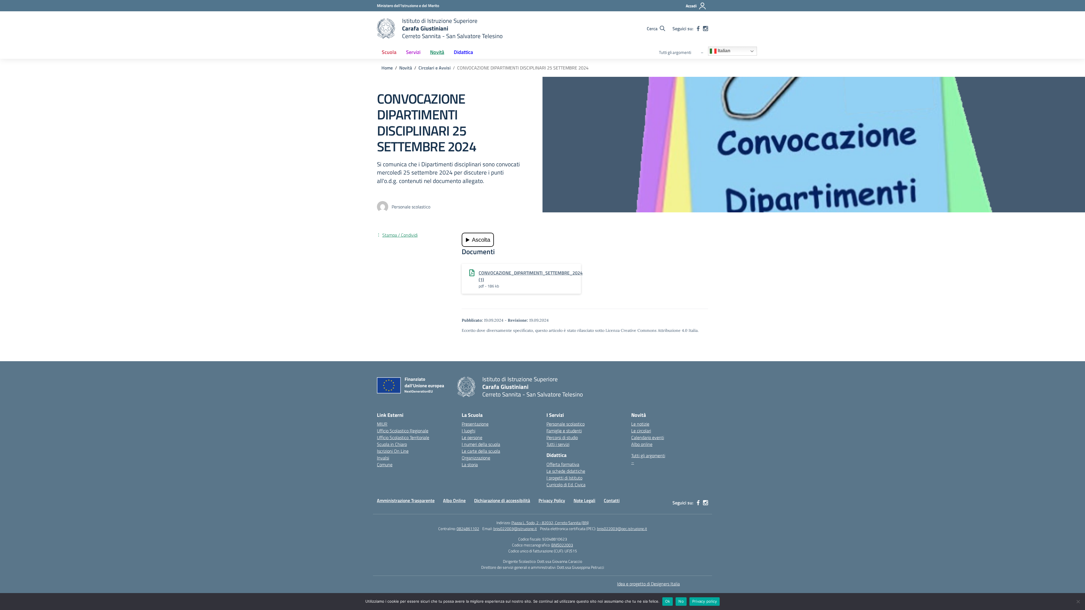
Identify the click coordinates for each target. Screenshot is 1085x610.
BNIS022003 (562, 545)
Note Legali (584, 500)
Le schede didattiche (565, 471)
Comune (384, 464)
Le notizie (640, 424)
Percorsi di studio (562, 437)
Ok (667, 601)
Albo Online (454, 500)
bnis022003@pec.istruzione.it (622, 528)
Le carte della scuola (481, 451)
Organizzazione (476, 457)
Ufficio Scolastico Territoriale (403, 437)
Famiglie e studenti (564, 430)
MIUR (382, 424)
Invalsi (383, 457)
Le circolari (641, 430)
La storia (470, 464)
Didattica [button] (463, 52)
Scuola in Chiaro (392, 444)
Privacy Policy (552, 500)
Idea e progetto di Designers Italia (648, 583)
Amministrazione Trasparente (406, 500)
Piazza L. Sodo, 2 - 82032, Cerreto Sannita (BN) (550, 523)
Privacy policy (704, 601)
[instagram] (705, 28)
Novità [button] (437, 52)
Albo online (641, 444)
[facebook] (698, 28)
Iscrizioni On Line (393, 451)
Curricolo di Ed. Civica (565, 484)
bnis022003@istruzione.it (515, 528)
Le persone (472, 437)
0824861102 (468, 528)
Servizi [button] (413, 52)
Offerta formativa (562, 464)
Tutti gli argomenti (675, 52)
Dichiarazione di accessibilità (502, 500)
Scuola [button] (389, 52)
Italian (723, 51)
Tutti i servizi (557, 444)
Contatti (612, 500)
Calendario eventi (647, 437)
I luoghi (468, 430)
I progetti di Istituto (564, 477)
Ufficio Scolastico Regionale (402, 430)
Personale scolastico (565, 424)
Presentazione (475, 424)
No (681, 601)
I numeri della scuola (481, 444)
